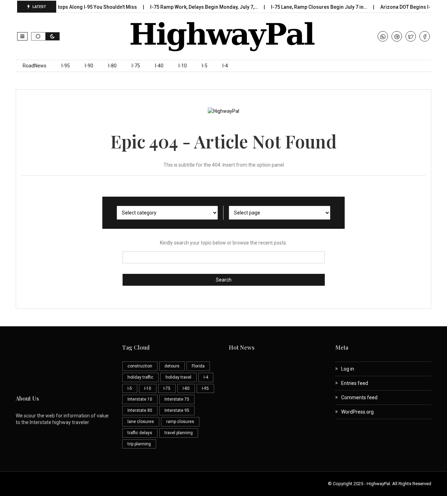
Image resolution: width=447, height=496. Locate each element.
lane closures (140, 421)
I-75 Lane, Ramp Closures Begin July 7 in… (313, 7)
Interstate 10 (139, 399)
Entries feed (354, 383)
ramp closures (180, 421)
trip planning (139, 444)
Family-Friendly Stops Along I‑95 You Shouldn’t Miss (72, 7)
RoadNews (34, 65)
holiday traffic (140, 377)
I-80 (112, 65)
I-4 (225, 65)
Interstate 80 (139, 410)
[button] (22, 36)
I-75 (136, 65)
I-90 (89, 65)
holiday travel (178, 377)
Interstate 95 (176, 410)
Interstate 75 (176, 399)
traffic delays (139, 432)
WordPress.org (357, 412)
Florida (198, 366)
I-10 (182, 65)
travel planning (178, 432)
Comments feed (359, 397)
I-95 (65, 65)
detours (171, 366)
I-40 (159, 65)
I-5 (204, 65)
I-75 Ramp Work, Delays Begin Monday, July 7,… (199, 7)
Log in (347, 369)
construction (139, 366)
